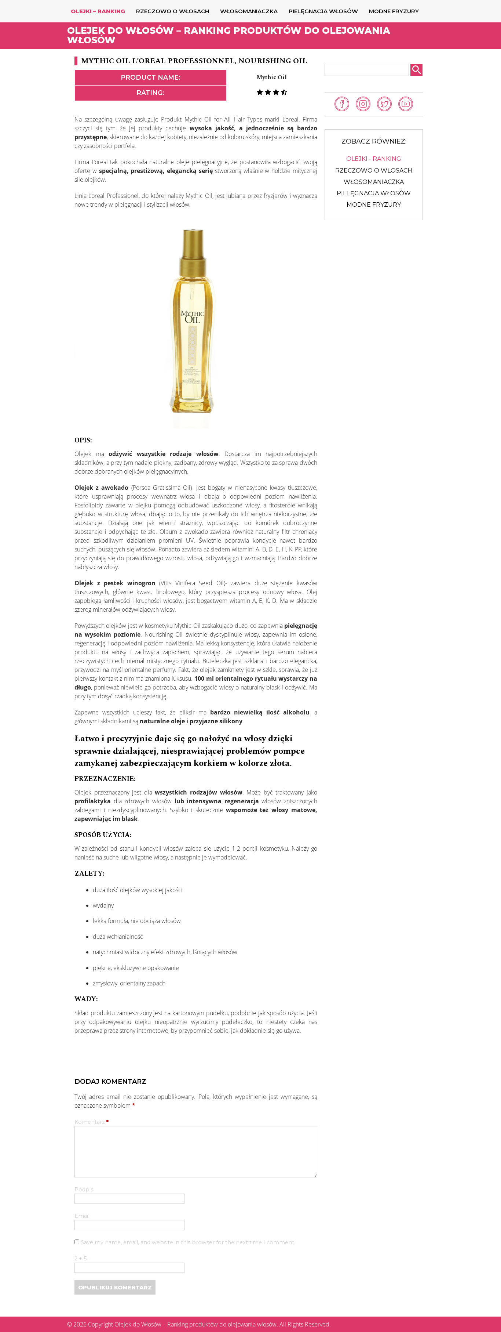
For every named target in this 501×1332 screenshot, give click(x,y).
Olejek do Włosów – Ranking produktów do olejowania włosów (228, 35)
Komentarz (91, 1122)
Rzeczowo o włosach (172, 11)
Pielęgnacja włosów (323, 11)
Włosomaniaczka (249, 11)
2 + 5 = (82, 1259)
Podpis (83, 1190)
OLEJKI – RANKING (98, 11)
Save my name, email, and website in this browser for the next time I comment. (188, 1243)
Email (81, 1216)
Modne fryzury (394, 11)
